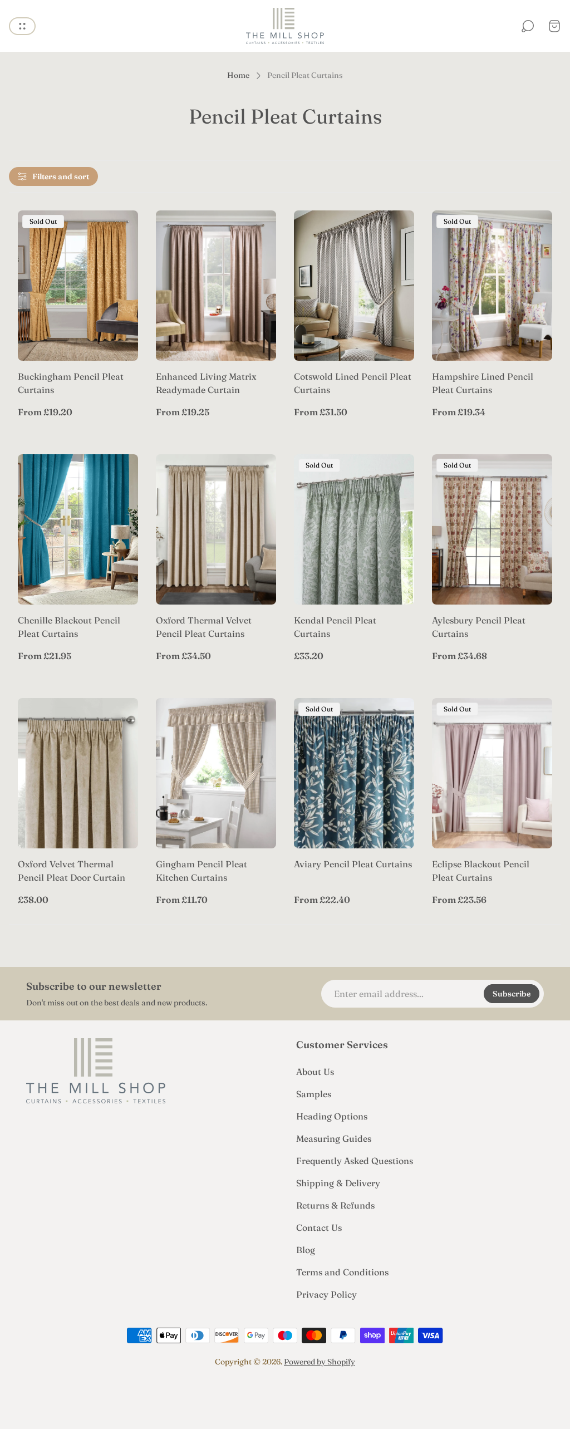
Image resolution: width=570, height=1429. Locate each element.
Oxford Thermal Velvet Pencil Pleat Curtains (204, 627)
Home (238, 75)
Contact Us (319, 1227)
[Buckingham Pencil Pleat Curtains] (78, 285)
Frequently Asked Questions (354, 1160)
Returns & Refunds (335, 1205)
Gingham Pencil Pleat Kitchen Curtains (201, 870)
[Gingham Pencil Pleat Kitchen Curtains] (216, 773)
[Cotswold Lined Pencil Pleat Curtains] (354, 285)
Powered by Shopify (319, 1362)
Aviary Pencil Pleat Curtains (353, 864)
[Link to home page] (95, 1070)
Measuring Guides (333, 1138)
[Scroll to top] (285, 1393)
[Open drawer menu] (22, 26)
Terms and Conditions (342, 1272)
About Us (315, 1071)
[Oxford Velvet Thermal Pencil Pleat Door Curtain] (78, 773)
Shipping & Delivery (338, 1183)
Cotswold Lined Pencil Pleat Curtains (352, 383)
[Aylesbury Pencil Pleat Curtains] (492, 529)
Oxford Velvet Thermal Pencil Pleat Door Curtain (71, 870)
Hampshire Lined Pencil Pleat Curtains (482, 383)
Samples (313, 1093)
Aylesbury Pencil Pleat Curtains (478, 627)
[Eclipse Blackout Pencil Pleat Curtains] (492, 773)
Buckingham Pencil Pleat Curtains (71, 383)
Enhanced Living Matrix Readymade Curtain (206, 383)
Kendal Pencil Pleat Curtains (335, 627)
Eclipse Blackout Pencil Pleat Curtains (480, 870)
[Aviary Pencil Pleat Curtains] (354, 773)
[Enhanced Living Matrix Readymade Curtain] (216, 285)
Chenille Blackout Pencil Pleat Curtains (69, 627)
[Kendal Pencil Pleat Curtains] (354, 529)
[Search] (527, 26)
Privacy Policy (326, 1294)
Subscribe (511, 994)
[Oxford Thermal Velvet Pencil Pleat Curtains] (216, 529)
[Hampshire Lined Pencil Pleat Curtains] (492, 285)
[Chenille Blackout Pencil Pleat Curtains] (78, 529)
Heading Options (331, 1116)
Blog (305, 1249)
